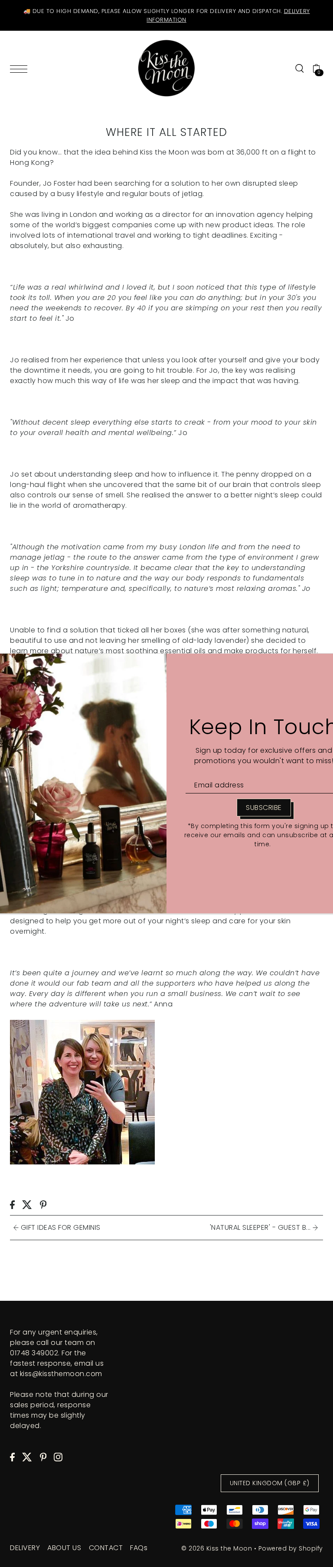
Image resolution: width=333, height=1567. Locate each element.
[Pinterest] (43, 1457)
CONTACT (106, 1548)
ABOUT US (64, 1548)
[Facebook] (12, 1457)
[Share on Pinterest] (43, 1204)
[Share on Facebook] (12, 1204)
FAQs (138, 1548)
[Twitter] (27, 1457)
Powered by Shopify (290, 1548)
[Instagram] (58, 1457)
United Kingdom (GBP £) (270, 1483)
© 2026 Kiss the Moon (216, 1548)
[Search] (299, 68)
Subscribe (264, 808)
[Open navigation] (21, 68)
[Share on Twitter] (27, 1204)
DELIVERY (25, 1548)
